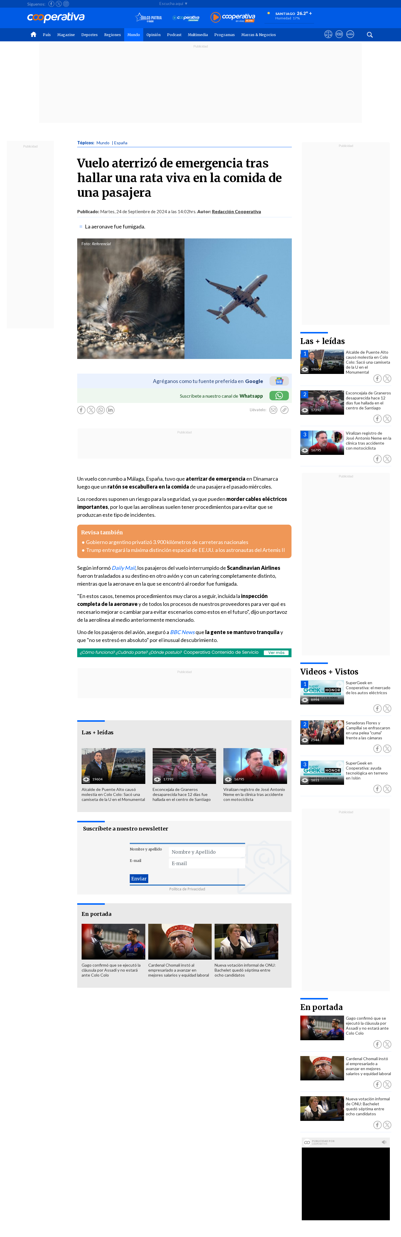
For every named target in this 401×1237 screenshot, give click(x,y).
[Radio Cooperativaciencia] (186, 17)
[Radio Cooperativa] (232, 17)
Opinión (153, 35)
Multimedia (198, 35)
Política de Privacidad (187, 889)
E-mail (135, 860)
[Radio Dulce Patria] (148, 17)
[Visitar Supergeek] (350, 40)
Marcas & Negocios (258, 35)
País (47, 35)
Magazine (66, 35)
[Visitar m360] (339, 40)
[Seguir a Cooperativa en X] (59, 4)
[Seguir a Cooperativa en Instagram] (66, 4)
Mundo (133, 35)
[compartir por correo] (273, 410)
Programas (224, 35)
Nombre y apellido (146, 849)
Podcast (174, 35)
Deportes (89, 35)
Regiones (112, 35)
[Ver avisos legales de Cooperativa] (328, 40)
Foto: (86, 243)
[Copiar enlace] (284, 410)
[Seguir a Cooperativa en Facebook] (51, 4)
